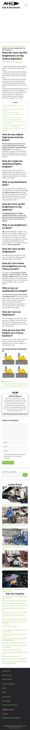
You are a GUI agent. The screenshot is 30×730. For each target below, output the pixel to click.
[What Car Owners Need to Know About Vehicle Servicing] (15, 579)
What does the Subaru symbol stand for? (14, 603)
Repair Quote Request (8, 684)
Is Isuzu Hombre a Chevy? (9, 626)
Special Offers (6, 696)
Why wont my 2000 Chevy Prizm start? (13, 643)
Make (15, 46)
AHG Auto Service (7, 46)
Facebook (5, 713)
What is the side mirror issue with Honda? (14, 600)
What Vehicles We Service (9, 705)
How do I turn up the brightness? (12, 119)
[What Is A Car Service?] (15, 495)
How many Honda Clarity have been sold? (14, 612)
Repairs (4, 688)
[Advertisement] (15, 26)
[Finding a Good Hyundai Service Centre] (15, 559)
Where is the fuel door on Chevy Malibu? (14, 659)
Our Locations (6, 701)
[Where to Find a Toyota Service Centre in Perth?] (15, 515)
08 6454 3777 (6, 671)
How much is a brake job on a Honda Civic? (15, 605)
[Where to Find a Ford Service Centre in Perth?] (15, 537)
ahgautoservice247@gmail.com (11, 717)
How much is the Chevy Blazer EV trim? (15, 384)
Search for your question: (9, 472)
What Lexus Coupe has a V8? (10, 656)
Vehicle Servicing (7, 679)
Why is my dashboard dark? (10, 112)
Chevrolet (21, 46)
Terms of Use (17, 727)
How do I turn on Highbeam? (11, 126)
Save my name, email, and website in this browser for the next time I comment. (15, 456)
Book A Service (6, 675)
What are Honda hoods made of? (12, 649)
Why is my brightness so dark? (11, 118)
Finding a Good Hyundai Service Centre (13, 569)
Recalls (4, 692)
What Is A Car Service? (9, 505)
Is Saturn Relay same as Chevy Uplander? (14, 619)
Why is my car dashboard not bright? (13, 125)
